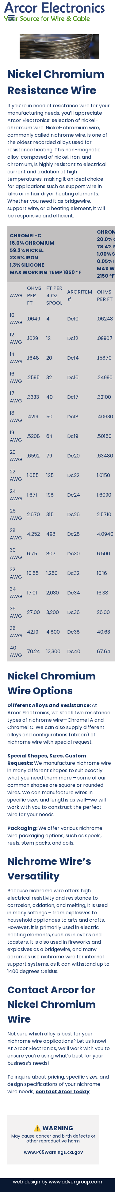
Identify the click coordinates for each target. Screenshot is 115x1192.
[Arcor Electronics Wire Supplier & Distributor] (57, 11)
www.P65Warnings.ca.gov (53, 1152)
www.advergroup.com (75, 1181)
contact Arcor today (63, 1091)
